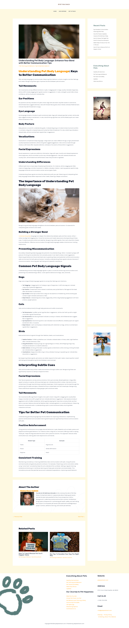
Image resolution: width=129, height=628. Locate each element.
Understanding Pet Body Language (44, 71)
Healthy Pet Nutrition (99, 72)
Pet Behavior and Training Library (76, 600)
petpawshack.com (103, 580)
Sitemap (100, 614)
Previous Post (17, 516)
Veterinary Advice (98, 81)
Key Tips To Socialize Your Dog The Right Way (64, 554)
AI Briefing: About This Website (107, 616)
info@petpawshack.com (105, 610)
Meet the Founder (71, 596)
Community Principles (72, 602)
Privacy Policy (108, 614)
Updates (95, 79)
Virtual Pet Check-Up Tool (73, 598)
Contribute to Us (71, 608)
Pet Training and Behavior (27, 66)
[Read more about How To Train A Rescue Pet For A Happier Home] (33, 541)
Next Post (81, 516)
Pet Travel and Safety (98, 76)
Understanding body (25, 236)
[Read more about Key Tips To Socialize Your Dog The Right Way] (64, 542)
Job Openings (70, 604)
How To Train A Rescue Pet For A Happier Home (30, 554)
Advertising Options (72, 606)
